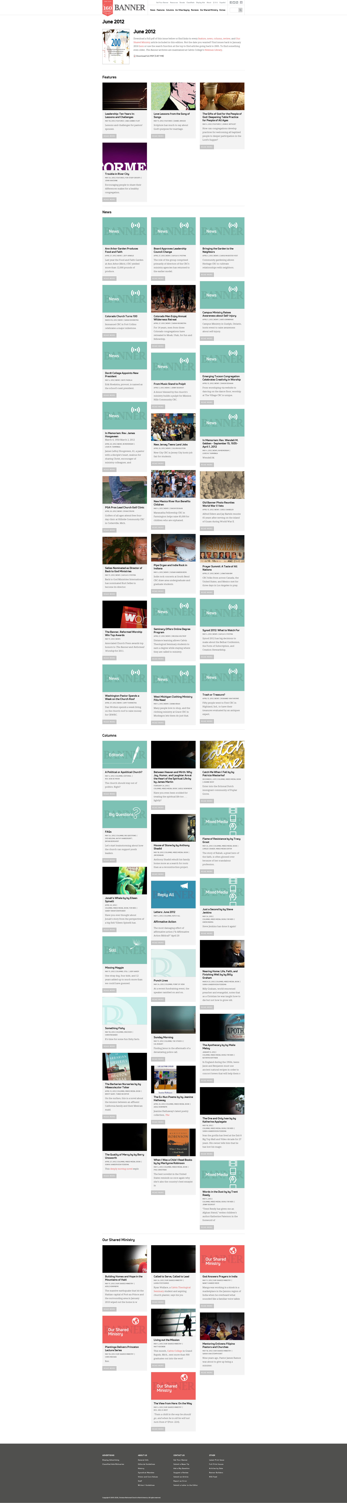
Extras (222, 10)
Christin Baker (111, 1035)
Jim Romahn (158, 855)
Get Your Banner (162, 3)
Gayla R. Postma (179, 256)
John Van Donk (111, 181)
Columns (170, 10)
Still (126, 971)
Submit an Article (181, 1477)
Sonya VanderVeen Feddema (214, 984)
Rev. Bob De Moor (112, 779)
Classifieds (190, 3)
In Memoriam (128, 444)
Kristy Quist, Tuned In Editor (117, 1094)
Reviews (195, 10)
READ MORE (109, 136)
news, (210, 39)
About (209, 3)
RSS (237, 3)
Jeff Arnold (128, 256)
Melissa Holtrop (179, 636)
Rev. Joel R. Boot (161, 1410)
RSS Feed (213, 1477)
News (119, 256)
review (226, 39)
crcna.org (241, 2)
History (141, 1468)
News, (119, 444)
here (141, 46)
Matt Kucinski (159, 1347)
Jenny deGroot (177, 388)
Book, (126, 908)
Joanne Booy (208, 782)
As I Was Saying (182, 10)
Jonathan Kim (226, 573)
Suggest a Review (181, 1473)
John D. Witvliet (229, 124)
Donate (182, 3)
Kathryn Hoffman (210, 1058)
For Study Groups (132, 178)
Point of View (179, 984)
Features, (120, 178)
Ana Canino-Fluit (133, 121)
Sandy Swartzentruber (115, 911)
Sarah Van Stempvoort (212, 1354)
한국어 (215, 3)
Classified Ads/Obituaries (113, 1464)
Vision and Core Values (148, 1477)
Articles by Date (216, 1468)
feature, (202, 39)
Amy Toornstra (130, 703)
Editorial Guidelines (146, 1464)
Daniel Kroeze (180, 121)
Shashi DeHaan (227, 383)
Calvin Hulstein (178, 448)
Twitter (234, 3)
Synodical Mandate (146, 1473)
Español (223, 3)
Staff (140, 1481)
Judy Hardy (134, 971)
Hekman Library (213, 50)
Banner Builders (216, 1473)
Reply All (176, 916)
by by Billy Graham (220, 974)
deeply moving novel (121, 1169)
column (218, 39)
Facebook (231, 3)
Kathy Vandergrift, (124, 838)
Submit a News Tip (181, 1464)
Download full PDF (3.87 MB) (150, 56)
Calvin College (174, 1351)
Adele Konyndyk (185, 789)
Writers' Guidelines (146, 1485)
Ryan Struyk (129, 511)
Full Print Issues (216, 1464)
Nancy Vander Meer (211, 1283)
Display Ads (200, 3)
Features (161, 10)
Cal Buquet (158, 1044)
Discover (128, 1032)
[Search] (240, 10)
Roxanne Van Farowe (230, 699)
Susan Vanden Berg (178, 572)
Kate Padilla (127, 380)
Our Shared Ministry (209, 10)
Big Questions (130, 836)
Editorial (127, 776)
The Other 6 (177, 1041)
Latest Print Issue (216, 1460)
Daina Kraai (175, 704)
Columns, (119, 776)
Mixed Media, (167, 789)
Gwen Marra (208, 922)
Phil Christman (160, 1170)
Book (175, 789)
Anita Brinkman (226, 320)
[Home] (136, 7)
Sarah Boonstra (131, 320)
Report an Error (180, 1481)
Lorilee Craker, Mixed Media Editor (217, 849)
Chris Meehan (110, 1357)
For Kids (132, 908)
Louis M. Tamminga (112, 447)
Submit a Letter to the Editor (186, 1485)
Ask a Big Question (182, 1468)
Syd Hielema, (110, 838)
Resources (174, 3)
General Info (143, 1460)
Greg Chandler (227, 510)
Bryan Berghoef (112, 841)
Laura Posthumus (161, 1283)
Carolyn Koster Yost (229, 256)
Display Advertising (110, 1460)
